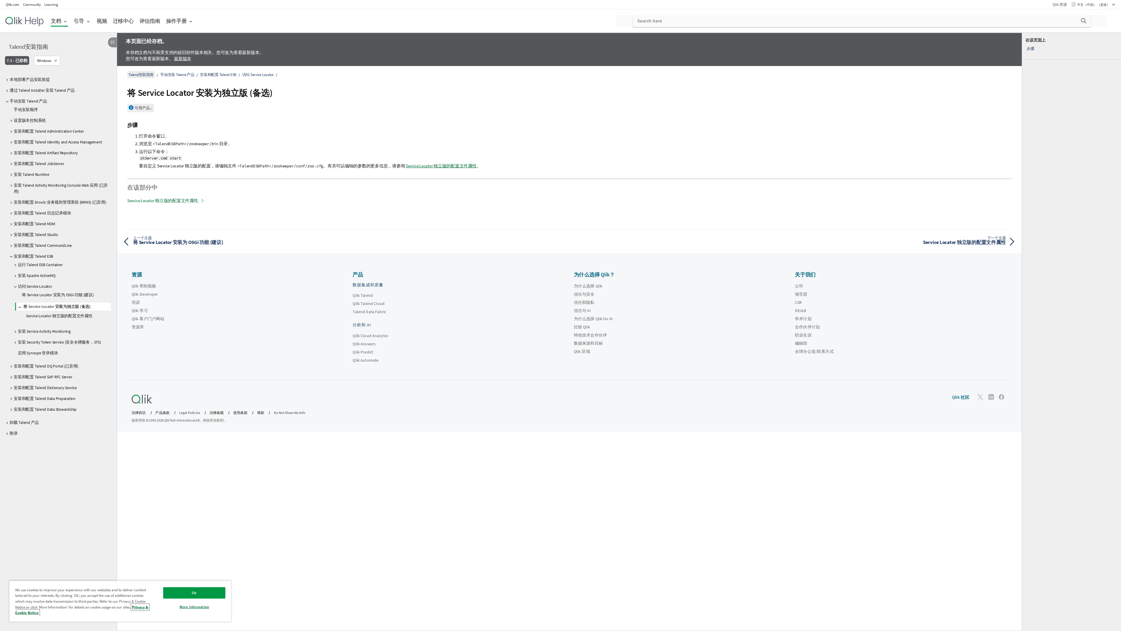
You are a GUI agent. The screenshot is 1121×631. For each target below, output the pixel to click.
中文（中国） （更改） (1093, 5)
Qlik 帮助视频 (144, 286)
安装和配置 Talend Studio (36, 234)
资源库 (138, 327)
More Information (194, 606)
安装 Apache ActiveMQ (36, 275)
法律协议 (139, 412)
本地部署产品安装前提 (30, 79)
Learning (51, 4)
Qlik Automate (365, 360)
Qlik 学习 (140, 310)
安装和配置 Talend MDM (34, 223)
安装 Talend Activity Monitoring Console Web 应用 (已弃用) (61, 188)
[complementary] (1071, 332)
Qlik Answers (364, 343)
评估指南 (150, 21)
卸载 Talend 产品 (24, 422)
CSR (798, 302)
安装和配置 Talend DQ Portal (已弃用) (46, 366)
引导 (79, 21)
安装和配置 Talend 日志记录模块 (42, 213)
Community (32, 4)
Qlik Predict (363, 352)
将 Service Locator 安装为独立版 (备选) (57, 306)
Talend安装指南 (28, 46)
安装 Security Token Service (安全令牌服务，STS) (59, 342)
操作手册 (176, 21)
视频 (102, 21)
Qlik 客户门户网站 (148, 318)
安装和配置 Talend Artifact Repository (46, 152)
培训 (136, 302)
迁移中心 (123, 21)
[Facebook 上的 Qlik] (1001, 396)
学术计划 (803, 318)
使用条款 (240, 412)
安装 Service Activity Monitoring (44, 331)
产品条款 (162, 412)
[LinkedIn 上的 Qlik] (991, 396)
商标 (260, 412)
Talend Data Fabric (369, 311)
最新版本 (182, 58)
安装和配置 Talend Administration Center (49, 131)
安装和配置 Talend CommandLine (43, 245)
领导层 (801, 294)
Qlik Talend (363, 295)
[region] (120, 601)
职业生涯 (803, 335)
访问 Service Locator (35, 286)
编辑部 (801, 343)
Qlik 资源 (1060, 4)
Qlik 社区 (960, 397)
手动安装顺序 (26, 109)
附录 (14, 433)
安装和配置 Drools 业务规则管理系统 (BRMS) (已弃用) (60, 202)
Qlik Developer (145, 294)
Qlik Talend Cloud (368, 303)
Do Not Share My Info (289, 412)
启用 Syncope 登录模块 (38, 353)
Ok (194, 592)
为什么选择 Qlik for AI (593, 318)
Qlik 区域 (582, 351)
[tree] (58, 255)
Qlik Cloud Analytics (370, 335)
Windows (44, 60)
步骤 (1030, 48)
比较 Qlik (582, 327)
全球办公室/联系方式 (814, 351)
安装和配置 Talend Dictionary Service (45, 387)
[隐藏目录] (112, 42)
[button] (1083, 21)
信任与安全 (584, 294)
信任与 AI (582, 310)
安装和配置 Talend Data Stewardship (45, 409)
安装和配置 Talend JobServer (39, 163)
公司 (799, 286)
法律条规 (217, 412)
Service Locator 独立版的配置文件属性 (59, 315)
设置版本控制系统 (30, 120)
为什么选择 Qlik (588, 286)
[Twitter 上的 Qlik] (980, 396)
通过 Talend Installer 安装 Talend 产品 (42, 90)
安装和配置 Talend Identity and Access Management (58, 142)
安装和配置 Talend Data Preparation (45, 398)
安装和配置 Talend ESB (33, 256)
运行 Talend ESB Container (40, 264)
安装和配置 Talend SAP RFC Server (43, 376)
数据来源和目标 (588, 343)
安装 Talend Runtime (31, 174)
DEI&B (800, 310)
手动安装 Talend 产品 (28, 101)
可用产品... (143, 107)
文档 (56, 21)
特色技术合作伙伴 (590, 335)
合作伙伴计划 (807, 327)
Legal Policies (189, 412)
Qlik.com (12, 4)
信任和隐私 (584, 302)
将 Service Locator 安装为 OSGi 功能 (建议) (58, 294)
